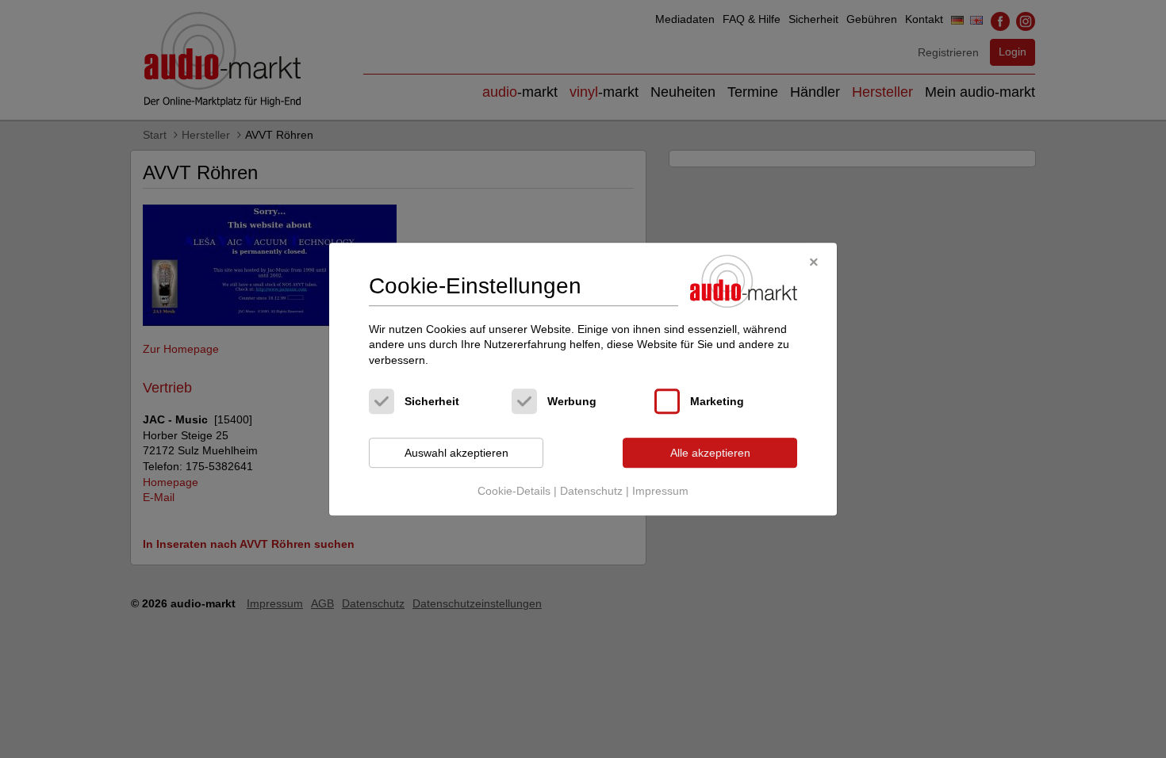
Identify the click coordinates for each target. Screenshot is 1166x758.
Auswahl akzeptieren (456, 452)
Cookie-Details (514, 490)
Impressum (660, 490)
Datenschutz (591, 490)
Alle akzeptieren (710, 452)
